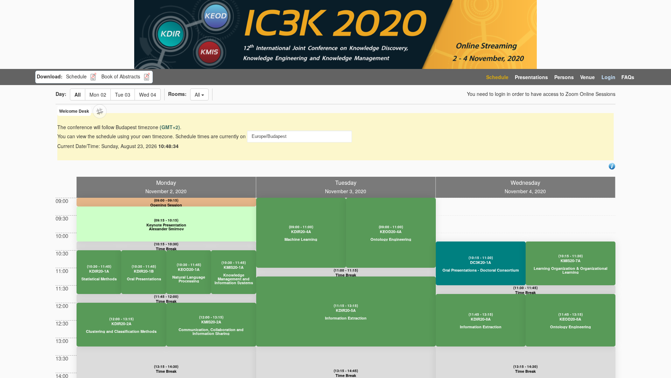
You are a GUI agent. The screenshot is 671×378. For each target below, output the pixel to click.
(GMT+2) (170, 127)
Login (608, 77)
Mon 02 (97, 94)
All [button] (197, 94)
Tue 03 (122, 94)
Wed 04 (147, 94)
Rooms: (177, 93)
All (77, 94)
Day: (61, 93)
